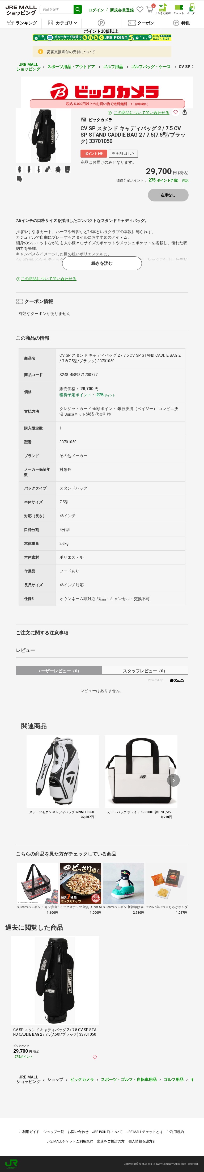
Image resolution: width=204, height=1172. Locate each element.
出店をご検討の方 (111, 1141)
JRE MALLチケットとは (144, 1132)
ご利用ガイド (29, 1132)
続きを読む (102, 263)
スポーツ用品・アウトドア (71, 66)
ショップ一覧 (53, 1132)
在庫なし (168, 195)
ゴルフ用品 (113, 66)
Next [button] (54, 135)
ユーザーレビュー (59, 670)
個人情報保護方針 (142, 1141)
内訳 (185, 180)
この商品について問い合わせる (141, 112)
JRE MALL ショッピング (28, 66)
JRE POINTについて (107, 1132)
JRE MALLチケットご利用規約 (69, 1141)
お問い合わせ (78, 1132)
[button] (173, 780)
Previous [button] (32, 135)
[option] (43, 135)
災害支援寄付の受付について (71, 52)
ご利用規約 (175, 1132)
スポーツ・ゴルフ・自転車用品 (129, 1079)
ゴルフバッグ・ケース (151, 66)
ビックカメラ (82, 1079)
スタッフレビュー (145, 670)
